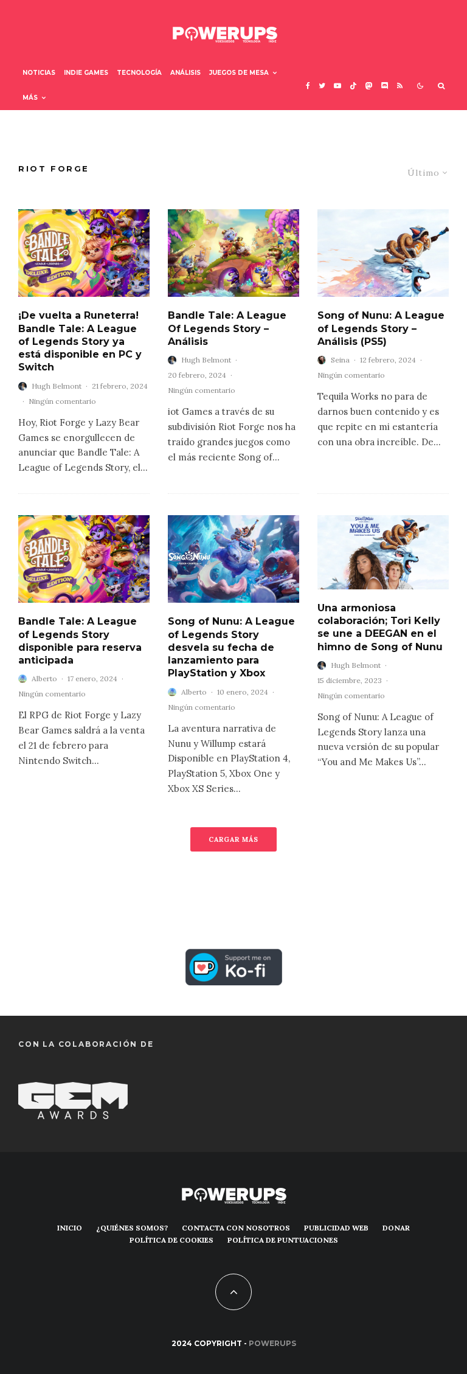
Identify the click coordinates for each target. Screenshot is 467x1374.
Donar (396, 1227)
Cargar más (233, 839)
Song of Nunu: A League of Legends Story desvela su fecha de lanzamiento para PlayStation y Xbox (231, 647)
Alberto (44, 678)
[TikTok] (353, 85)
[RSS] (400, 85)
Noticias (38, 73)
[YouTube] (337, 85)
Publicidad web (336, 1227)
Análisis (185, 73)
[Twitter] (322, 85)
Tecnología (139, 73)
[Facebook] (308, 85)
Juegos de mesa (239, 73)
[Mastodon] (369, 85)
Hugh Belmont (56, 385)
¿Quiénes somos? (132, 1227)
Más (30, 98)
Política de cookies (171, 1239)
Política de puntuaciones (282, 1239)
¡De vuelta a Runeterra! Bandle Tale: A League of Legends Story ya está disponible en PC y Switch (80, 341)
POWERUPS (272, 1343)
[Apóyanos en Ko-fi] (233, 958)
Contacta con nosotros (236, 1227)
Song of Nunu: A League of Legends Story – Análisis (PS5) (381, 328)
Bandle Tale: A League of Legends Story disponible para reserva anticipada (80, 641)
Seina (340, 359)
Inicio (69, 1227)
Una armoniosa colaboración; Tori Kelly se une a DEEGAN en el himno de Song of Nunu (380, 627)
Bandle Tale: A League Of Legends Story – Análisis (227, 328)
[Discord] (385, 85)
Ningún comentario (62, 401)
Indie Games (86, 73)
